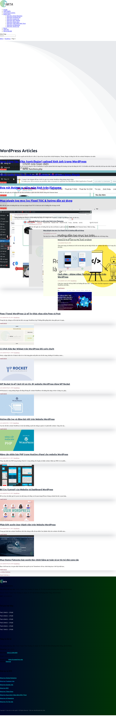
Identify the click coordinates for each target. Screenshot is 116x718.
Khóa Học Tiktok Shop (13, 22)
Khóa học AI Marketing (7, 698)
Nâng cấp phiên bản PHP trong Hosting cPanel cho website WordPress (34, 454)
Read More (3, 169)
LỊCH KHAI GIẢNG (9, 13)
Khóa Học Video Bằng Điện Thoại (16, 23)
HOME (5, 9)
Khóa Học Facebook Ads (13, 17)
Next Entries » (5, 575)
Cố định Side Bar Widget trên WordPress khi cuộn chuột (27, 348)
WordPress (7, 38)
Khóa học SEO (4, 688)
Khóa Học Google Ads (13, 19)
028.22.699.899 (7, 31)
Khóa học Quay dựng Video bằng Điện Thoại (13, 695)
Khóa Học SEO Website (13, 20)
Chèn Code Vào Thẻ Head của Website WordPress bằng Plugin (40, 174)
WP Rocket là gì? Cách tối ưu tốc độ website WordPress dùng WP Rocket (35, 384)
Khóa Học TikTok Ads (13, 26)
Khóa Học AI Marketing (13, 25)
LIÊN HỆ (6, 29)
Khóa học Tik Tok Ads (6, 702)
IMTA (1, 38)
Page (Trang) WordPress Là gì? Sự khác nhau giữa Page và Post (30, 313)
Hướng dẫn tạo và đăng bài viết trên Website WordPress (27, 419)
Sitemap (8, 662)
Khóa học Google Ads (6, 685)
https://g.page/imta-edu (15, 659)
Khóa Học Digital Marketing (14, 16)
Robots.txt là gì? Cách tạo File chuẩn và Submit (75, 240)
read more (61, 288)
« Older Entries (5, 572)
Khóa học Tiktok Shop (6, 692)
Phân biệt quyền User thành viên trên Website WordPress (28, 524)
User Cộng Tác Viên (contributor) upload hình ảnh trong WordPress (43, 161)
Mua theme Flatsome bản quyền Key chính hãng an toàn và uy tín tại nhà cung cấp (39, 559)
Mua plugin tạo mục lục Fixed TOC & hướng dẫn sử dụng (36, 200)
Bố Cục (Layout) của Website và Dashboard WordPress (26, 489)
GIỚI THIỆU (7, 11)
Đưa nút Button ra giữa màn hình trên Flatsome (30, 187)
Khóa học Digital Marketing (8, 678)
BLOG (5, 28)
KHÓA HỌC (7, 14)
